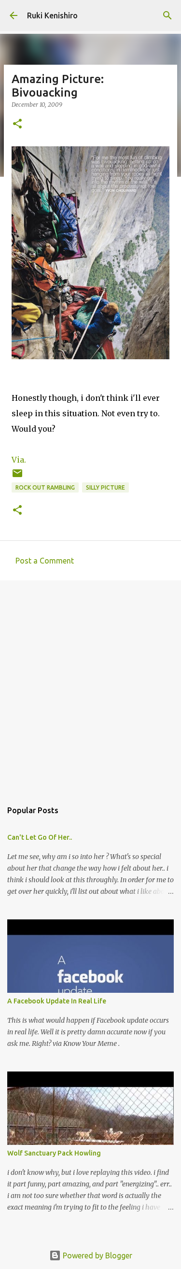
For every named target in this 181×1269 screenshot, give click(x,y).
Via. (19, 460)
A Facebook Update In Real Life (56, 1001)
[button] (17, 124)
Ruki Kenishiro (52, 15)
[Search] (167, 15)
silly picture (105, 487)
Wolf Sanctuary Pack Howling (54, 1153)
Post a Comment (44, 560)
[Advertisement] (90, 685)
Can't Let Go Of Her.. (39, 837)
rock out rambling (45, 487)
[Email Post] (17, 477)
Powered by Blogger (96, 1255)
